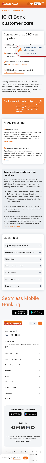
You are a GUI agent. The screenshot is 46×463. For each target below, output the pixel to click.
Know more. (17, 459)
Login (37, 4)
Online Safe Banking (12, 226)
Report (6, 160)
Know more (8, 141)
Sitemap (9, 452)
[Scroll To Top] (40, 323)
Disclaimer (36, 452)
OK (25, 458)
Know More (29, 54)
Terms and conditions (22, 452)
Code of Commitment (29, 455)
